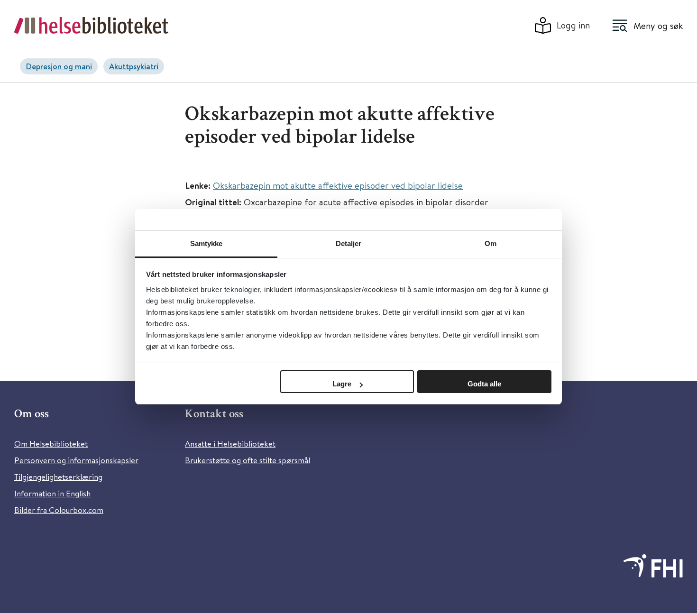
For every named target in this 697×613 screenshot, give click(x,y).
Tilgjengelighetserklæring (58, 476)
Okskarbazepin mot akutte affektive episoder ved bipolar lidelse (338, 185)
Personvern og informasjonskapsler (76, 460)
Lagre (341, 384)
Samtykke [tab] (206, 243)
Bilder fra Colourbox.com (58, 509)
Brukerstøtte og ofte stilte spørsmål (247, 460)
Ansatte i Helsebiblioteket (230, 443)
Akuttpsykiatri (133, 66)
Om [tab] (490, 243)
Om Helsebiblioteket (51, 443)
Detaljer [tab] (349, 243)
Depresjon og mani (59, 66)
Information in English (52, 493)
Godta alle (484, 384)
